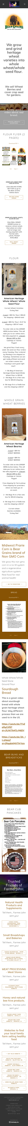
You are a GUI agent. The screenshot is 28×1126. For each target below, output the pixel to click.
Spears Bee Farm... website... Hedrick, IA (14, 1070)
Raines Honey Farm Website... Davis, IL (14, 1015)
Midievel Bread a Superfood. (14, 122)
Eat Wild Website (14, 1053)
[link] (14, 4)
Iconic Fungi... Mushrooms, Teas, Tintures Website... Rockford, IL (14, 924)
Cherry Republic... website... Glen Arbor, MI (14, 1064)
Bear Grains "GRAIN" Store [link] (14, 1111)
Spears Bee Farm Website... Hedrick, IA (14, 1020)
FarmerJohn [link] (14, 1103)
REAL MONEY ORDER (14, 242)
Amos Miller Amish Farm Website (14, 1082)
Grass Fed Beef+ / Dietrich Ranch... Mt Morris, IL (14, 1077)
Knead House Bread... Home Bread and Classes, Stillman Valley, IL (14, 959)
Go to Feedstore (14, 584)
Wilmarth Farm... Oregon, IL (14, 1088)
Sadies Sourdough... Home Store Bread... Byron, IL (14, 952)
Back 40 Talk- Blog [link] (14, 1113)
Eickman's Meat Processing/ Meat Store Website (14, 987)
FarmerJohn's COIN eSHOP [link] (14, 1108)
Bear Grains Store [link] (14, 1107)
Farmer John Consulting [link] (14, 1105)
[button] (3, 4)
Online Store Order (14, 197)
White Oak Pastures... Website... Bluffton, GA (14, 1059)
